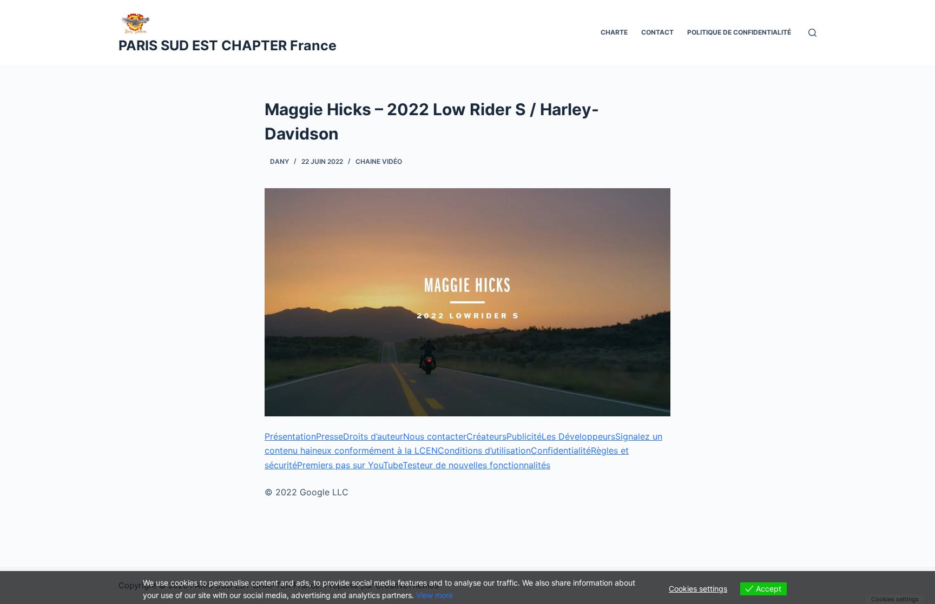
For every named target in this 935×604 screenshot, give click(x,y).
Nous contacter (434, 436)
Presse (329, 436)
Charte (614, 32)
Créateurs (486, 436)
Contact (657, 32)
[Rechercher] (812, 33)
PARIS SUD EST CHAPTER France (227, 45)
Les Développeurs (578, 436)
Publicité (524, 436)
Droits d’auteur (373, 436)
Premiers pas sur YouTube (350, 465)
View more (434, 595)
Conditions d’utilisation (484, 450)
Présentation (290, 436)
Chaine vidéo (378, 161)
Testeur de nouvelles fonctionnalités (476, 465)
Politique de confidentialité (739, 32)
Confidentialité (561, 450)
